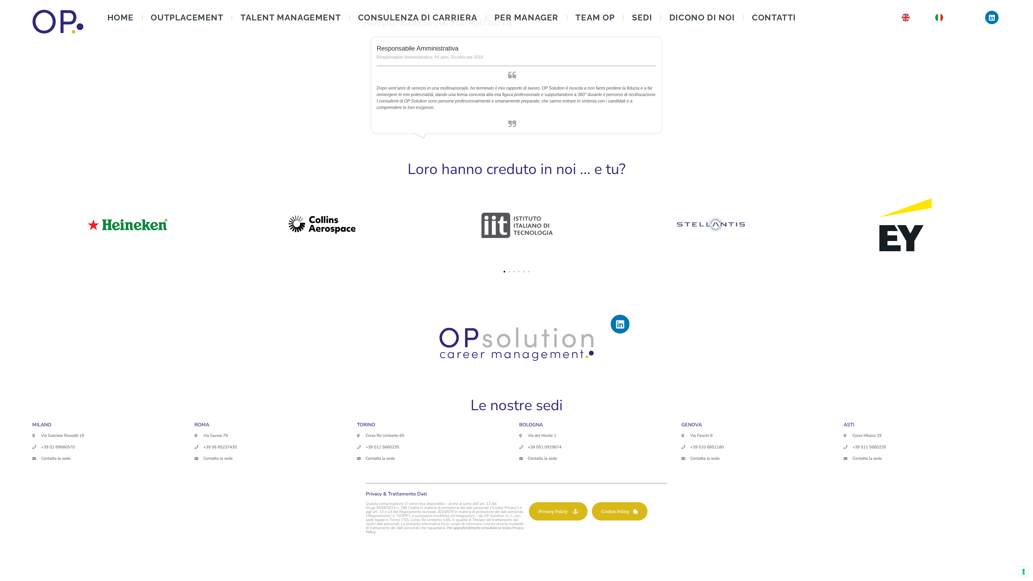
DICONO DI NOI (702, 17)
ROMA (201, 424)
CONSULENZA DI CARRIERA (417, 17)
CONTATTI (774, 17)
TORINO (366, 424)
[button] (504, 271)
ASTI (849, 424)
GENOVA (691, 424)
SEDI (642, 17)
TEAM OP (595, 17)
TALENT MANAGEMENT (290, 17)
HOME (120, 17)
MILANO (41, 424)
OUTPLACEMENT (187, 17)
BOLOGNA (531, 424)
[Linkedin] (992, 17)
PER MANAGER (526, 17)
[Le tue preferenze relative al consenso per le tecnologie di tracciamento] (1023, 571)
